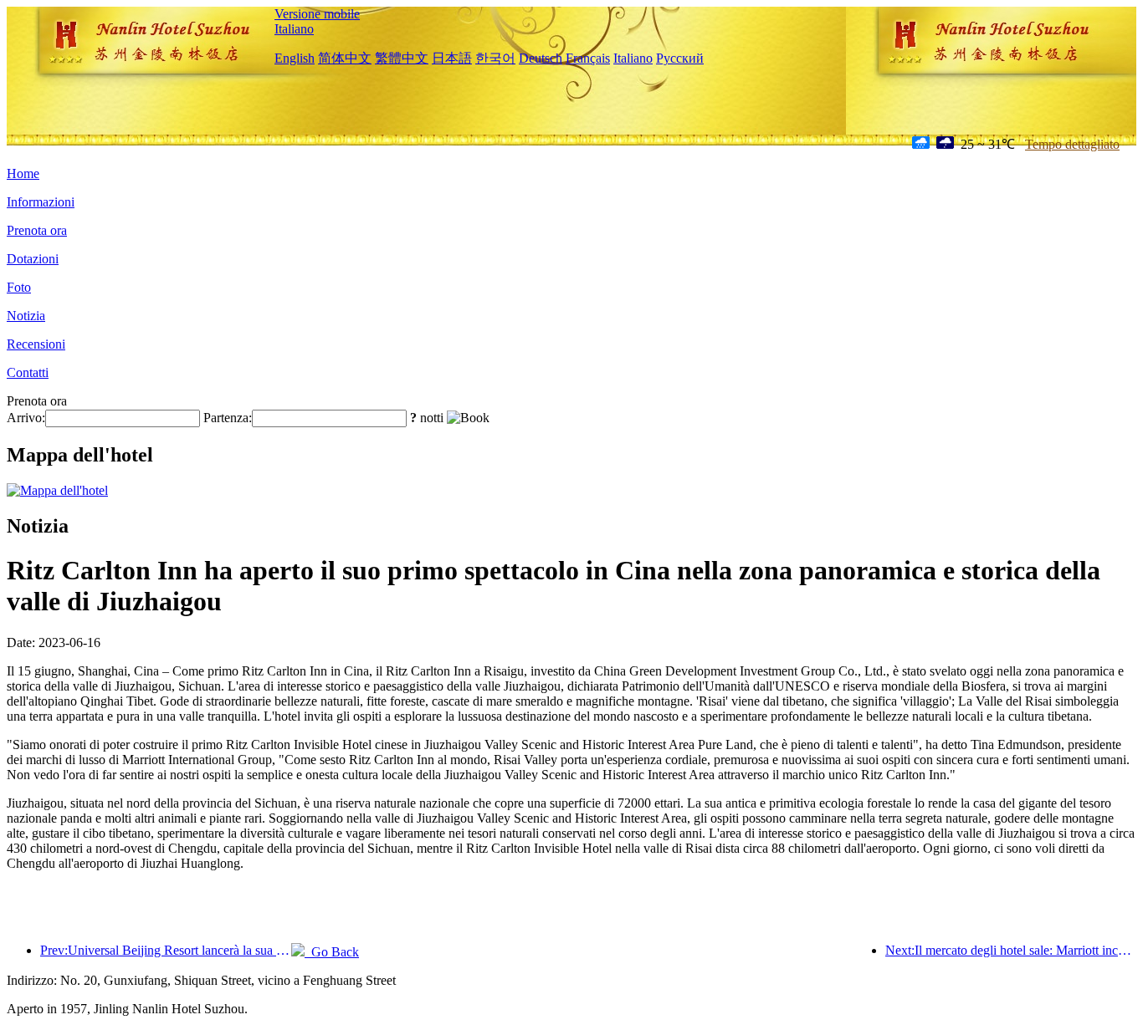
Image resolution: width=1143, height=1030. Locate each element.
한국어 (495, 58)
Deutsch (540, 58)
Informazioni (40, 202)
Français (588, 58)
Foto (19, 287)
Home (23, 173)
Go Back (332, 952)
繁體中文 (401, 58)
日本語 (452, 58)
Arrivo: (26, 417)
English (294, 58)
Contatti (28, 372)
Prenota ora (37, 230)
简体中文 (345, 58)
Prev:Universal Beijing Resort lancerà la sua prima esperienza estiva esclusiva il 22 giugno (165, 950)
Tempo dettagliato (1072, 144)
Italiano (294, 29)
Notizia (26, 315)
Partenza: (227, 417)
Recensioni (36, 344)
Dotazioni (33, 259)
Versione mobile (317, 14)
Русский (680, 58)
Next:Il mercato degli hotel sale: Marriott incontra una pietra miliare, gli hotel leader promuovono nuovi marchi (1010, 950)
